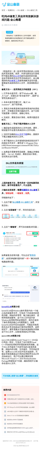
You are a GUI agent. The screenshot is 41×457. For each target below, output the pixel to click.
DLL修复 (20, 10)
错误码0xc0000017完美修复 (15, 419)
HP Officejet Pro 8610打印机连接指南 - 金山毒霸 (20, 407)
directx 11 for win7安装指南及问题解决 (18, 415)
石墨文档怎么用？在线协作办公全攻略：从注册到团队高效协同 (21, 399)
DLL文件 (17, 76)
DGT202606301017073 (13, 395)
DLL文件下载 (21, 134)
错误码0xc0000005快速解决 (15, 424)
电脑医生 (11, 10)
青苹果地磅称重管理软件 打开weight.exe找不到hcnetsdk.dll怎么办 (21, 428)
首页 (3, 10)
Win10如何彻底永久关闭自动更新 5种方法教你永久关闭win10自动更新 (21, 403)
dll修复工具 (14, 81)
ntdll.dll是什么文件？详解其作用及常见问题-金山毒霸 (21, 411)
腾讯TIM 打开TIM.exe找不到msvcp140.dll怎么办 (21, 432)
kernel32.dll (7, 307)
